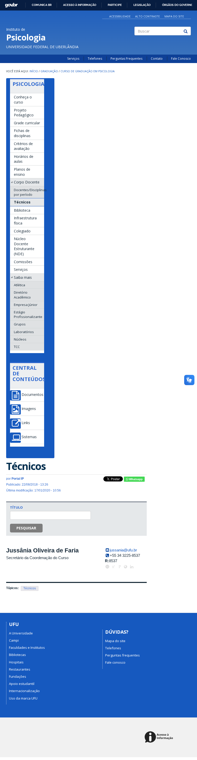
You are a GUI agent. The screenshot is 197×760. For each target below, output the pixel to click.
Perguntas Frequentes (126, 58)
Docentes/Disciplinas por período (29, 192)
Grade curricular (27, 122)
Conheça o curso (23, 100)
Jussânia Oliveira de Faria (42, 550)
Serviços (73, 58)
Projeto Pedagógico (24, 113)
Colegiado (22, 231)
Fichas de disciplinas (22, 133)
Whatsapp (135, 479)
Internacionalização (24, 691)
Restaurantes (19, 669)
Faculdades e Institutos (27, 647)
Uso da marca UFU (23, 698)
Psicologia (28, 83)
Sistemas (29, 437)
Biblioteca (22, 210)
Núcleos (20, 339)
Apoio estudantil (21, 683)
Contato (157, 58)
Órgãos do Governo (177, 5)
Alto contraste (147, 16)
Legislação (142, 5)
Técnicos (22, 202)
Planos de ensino (22, 172)
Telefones (95, 58)
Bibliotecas (17, 654)
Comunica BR (42, 5)
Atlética (19, 285)
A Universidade (21, 633)
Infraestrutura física (25, 220)
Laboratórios (24, 332)
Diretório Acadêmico (22, 294)
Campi (14, 640)
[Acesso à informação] (160, 737)
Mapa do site (174, 16)
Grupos (20, 324)
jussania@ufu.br (123, 550)
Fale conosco (115, 662)
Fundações (17, 676)
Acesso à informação (79, 5)
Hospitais (16, 662)
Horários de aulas (23, 159)
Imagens (29, 408)
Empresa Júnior (25, 304)
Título (16, 507)
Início (33, 71)
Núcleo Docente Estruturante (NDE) (24, 246)
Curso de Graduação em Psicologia (88, 71)
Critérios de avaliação (23, 146)
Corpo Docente (27, 182)
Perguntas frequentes (122, 655)
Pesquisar (26, 528)
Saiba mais (23, 277)
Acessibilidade (120, 16)
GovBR (9, 4)
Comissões (23, 261)
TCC (17, 346)
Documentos (32, 394)
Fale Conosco (181, 58)
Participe (115, 5)
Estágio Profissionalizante (28, 314)
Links (26, 423)
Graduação (49, 71)
